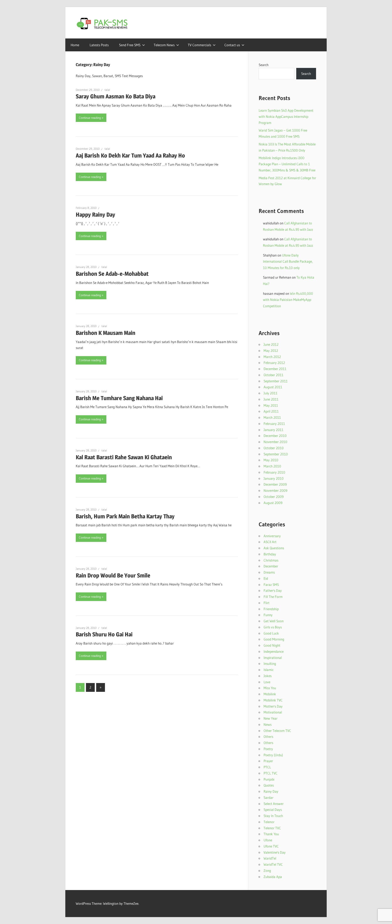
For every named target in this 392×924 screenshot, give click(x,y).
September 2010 (276, 454)
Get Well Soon (274, 621)
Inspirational (273, 657)
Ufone (268, 840)
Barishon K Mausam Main (105, 332)
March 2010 (272, 466)
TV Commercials (199, 45)
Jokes (268, 676)
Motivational (273, 712)
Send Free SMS (129, 45)
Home (75, 45)
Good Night (272, 645)
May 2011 (271, 405)
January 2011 (273, 430)
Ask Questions (274, 548)
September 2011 (276, 381)
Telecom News (164, 45)
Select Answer (274, 803)
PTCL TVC (270, 773)
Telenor (269, 822)
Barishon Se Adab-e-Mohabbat (112, 273)
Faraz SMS (271, 584)
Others (268, 736)
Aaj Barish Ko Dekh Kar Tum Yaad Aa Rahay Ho (130, 155)
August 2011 (273, 387)
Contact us (232, 45)
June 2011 (271, 399)
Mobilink (270, 694)
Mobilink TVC (273, 700)
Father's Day (273, 590)
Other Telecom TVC (277, 730)
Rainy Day (271, 791)
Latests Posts (99, 45)
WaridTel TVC (273, 864)
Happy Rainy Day (95, 214)
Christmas (271, 560)
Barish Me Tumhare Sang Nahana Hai (119, 398)
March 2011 (272, 417)
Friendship (271, 609)
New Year (270, 718)
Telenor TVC (272, 828)
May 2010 (271, 460)
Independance (274, 651)
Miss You (270, 688)
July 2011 (270, 393)
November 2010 (275, 442)
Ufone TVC (271, 846)
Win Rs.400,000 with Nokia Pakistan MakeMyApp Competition (288, 299)
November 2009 (275, 490)
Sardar (268, 797)
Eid (266, 578)
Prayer (268, 761)
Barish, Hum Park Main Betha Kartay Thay (125, 516)
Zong (267, 870)
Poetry (268, 749)
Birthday (270, 554)
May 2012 (271, 350)
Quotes (269, 785)
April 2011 (271, 411)
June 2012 (271, 344)
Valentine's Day (275, 852)
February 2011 (274, 423)
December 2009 (275, 484)
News (268, 724)
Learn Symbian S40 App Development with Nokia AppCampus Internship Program (286, 116)
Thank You (271, 834)
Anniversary (272, 536)
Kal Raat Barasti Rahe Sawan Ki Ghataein (124, 457)
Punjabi (269, 779)
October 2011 (273, 375)
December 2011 (275, 369)
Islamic (269, 669)
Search (263, 65)
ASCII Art (270, 542)
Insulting (270, 663)
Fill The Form (273, 596)
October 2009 (274, 496)
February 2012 (274, 362)
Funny (268, 615)
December (271, 566)
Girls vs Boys (273, 627)
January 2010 (274, 478)
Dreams (269, 572)
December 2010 (275, 435)
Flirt (267, 603)
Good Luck (271, 633)
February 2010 (274, 472)
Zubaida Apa (273, 876)
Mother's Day (273, 706)
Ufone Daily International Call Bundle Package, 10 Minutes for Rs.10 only (288, 261)
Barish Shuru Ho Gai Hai (104, 634)
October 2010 (274, 448)
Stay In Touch (273, 816)
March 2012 (272, 357)
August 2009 (273, 503)
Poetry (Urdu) (273, 755)
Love (267, 682)
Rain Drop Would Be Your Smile (113, 575)
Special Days (273, 809)
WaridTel (270, 858)
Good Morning (274, 639)
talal (107, 90)
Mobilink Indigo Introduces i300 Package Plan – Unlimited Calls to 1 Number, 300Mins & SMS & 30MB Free (287, 164)
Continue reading (90, 118)
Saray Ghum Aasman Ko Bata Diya (115, 96)
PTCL (267, 767)
